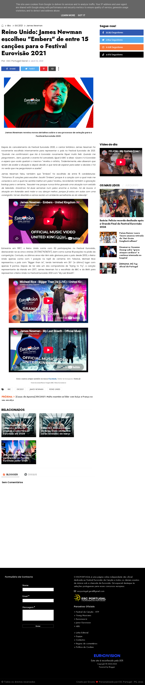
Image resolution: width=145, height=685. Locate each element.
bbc (9, 25)
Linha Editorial (82, 632)
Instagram (69, 379)
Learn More (68, 15)
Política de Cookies (85, 647)
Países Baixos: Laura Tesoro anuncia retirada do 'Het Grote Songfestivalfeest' (131, 237)
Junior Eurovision (83, 622)
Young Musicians (83, 615)
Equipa (79, 636)
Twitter (60, 379)
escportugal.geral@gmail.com (90, 591)
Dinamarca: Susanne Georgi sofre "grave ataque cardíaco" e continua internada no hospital (130, 252)
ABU (78, 626)
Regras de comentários (86, 643)
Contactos (80, 639)
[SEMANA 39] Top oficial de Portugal (128, 265)
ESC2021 (19, 25)
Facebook (52, 379)
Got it (81, 15)
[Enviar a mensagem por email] (52, 68)
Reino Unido (54, 389)
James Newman (34, 25)
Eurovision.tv (81, 619)
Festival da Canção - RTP (87, 611)
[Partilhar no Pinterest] (43, 68)
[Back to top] (138, 678)
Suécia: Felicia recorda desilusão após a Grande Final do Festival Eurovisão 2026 (122, 224)
